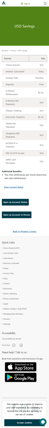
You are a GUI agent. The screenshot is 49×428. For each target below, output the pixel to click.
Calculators (8, 258)
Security (6, 319)
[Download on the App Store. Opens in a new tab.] (21, 366)
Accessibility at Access (12, 338)
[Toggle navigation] (44, 3)
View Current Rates (13, 187)
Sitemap (6, 324)
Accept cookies (24, 422)
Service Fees (8, 273)
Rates (5, 268)
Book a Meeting (10, 293)
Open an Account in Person (16, 214)
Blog (5, 278)
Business (5, 50)
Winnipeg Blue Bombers (13, 314)
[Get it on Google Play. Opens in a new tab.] (21, 377)
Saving (13, 50)
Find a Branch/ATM (11, 248)
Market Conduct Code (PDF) (15, 308)
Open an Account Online (15, 202)
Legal (5, 303)
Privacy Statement (11, 298)
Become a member (11, 263)
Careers (6, 283)
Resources (7, 288)
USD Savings (22, 50)
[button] (42, 421)
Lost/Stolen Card (10, 253)
